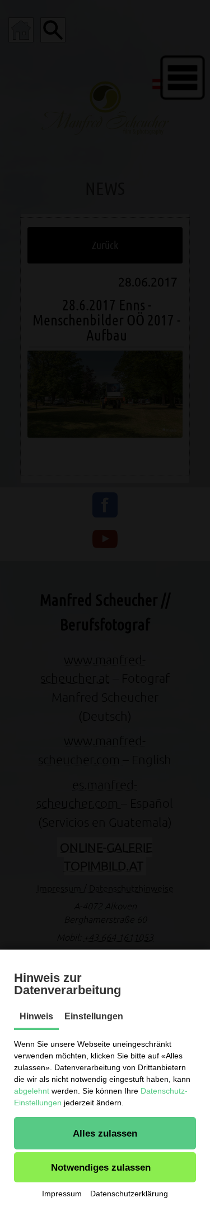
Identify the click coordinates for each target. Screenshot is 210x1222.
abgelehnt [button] (31, 1090)
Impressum (62, 1193)
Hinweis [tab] (36, 1016)
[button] (105, 1133)
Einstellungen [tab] (93, 1016)
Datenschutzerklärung (129, 1193)
